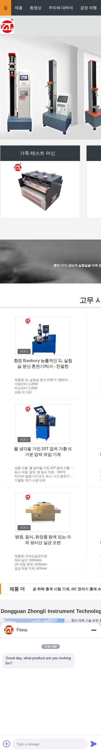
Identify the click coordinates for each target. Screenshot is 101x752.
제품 (19, 7)
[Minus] (94, 630)
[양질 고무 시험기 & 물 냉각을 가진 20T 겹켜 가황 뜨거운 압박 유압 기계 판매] (43, 424)
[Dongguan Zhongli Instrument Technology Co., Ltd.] (7, 25)
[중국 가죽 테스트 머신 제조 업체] (40, 188)
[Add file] (6, 743)
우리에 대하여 (61, 7)
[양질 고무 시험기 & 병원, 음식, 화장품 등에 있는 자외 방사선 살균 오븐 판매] (43, 512)
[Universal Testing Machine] (50, 88)
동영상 (35, 7)
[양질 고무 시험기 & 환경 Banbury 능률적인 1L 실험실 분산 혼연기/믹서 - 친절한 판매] (43, 336)
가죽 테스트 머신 (37, 152)
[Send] (94, 743)
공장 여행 (88, 7)
